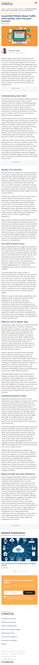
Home (3, 9)
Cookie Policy (21, 651)
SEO (18, 13)
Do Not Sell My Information (8, 656)
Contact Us (12, 651)
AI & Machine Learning (8, 618)
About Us (3, 651)
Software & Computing (8, 622)
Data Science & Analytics (9, 640)
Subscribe (29, 592)
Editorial (4, 644)
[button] (13, 571)
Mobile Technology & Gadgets (10, 629)
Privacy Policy (5, 653)
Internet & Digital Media (15, 9)
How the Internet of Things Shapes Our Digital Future (18, 564)
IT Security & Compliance (9, 637)
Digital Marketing (9, 13)
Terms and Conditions (18, 653)
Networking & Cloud (7, 633)
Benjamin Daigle (14, 51)
